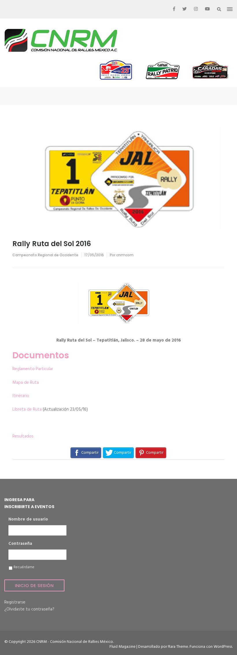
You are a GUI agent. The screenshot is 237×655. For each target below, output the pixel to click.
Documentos (40, 355)
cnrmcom (125, 254)
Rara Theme (178, 646)
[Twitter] (184, 9)
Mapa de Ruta (25, 382)
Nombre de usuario (28, 520)
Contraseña (20, 544)
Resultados (23, 436)
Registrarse (14, 602)
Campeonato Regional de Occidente (45, 254)
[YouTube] (207, 9)
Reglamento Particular (32, 369)
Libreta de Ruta (27, 409)
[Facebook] (174, 9)
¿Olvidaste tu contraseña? (29, 609)
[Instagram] (196, 9)
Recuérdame (24, 567)
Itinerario (20, 395)
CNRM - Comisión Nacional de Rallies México (74, 642)
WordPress (223, 646)
